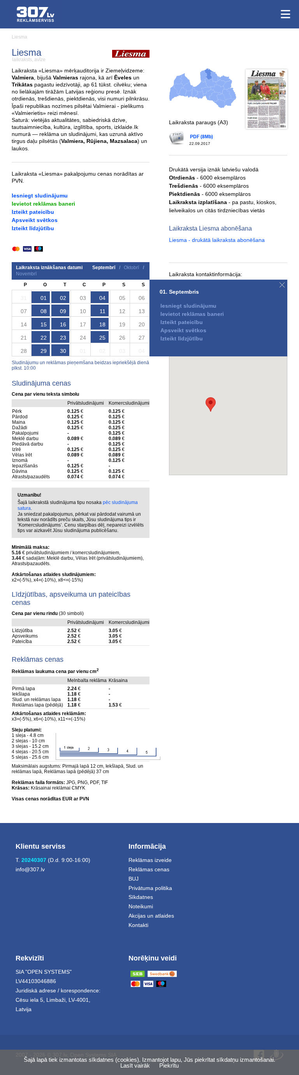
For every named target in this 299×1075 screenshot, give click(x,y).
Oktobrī (131, 267)
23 (63, 338)
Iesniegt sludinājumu (40, 195)
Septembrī (103, 267)
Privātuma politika (150, 888)
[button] (210, 404)
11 (103, 311)
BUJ (133, 879)
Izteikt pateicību (33, 212)
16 (63, 324)
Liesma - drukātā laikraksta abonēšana (217, 240)
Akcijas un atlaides (151, 916)
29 (43, 351)
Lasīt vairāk (135, 1065)
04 (102, 298)
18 (102, 324)
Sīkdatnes (140, 897)
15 (43, 324)
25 (102, 338)
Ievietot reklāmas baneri (43, 204)
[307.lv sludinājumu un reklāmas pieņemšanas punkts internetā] (35, 14)
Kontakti (138, 925)
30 (63, 351)
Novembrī (26, 274)
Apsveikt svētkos (35, 220)
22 (43, 338)
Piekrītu (169, 1065)
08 (43, 311)
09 (63, 311)
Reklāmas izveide (150, 860)
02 (63, 298)
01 (43, 298)
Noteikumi (140, 906)
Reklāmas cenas (148, 869)
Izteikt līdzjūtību (33, 228)
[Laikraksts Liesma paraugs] (266, 99)
